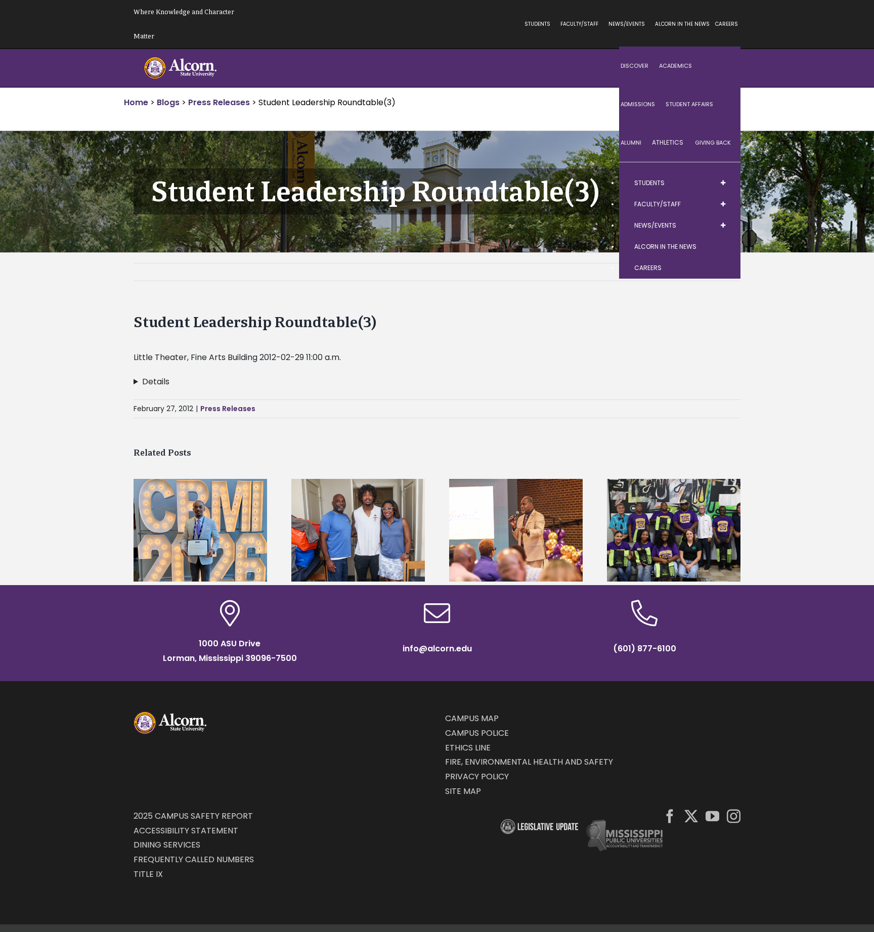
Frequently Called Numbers (194, 859)
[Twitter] (691, 816)
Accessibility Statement (186, 830)
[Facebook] (670, 816)
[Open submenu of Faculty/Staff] (722, 204)
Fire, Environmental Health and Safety (529, 762)
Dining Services (167, 845)
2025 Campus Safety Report (193, 816)
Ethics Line (468, 747)
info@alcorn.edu (437, 648)
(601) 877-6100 (644, 648)
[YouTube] (712, 816)
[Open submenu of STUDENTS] (722, 183)
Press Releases (227, 409)
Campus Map (472, 718)
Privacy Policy (477, 776)
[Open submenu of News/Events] (722, 225)
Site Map (463, 791)
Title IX (148, 874)
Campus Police (477, 733)
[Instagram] (733, 816)
